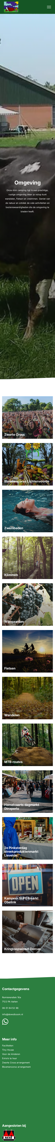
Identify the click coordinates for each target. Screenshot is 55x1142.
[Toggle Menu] (49, 7)
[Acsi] (8, 1131)
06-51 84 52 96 (10, 1008)
